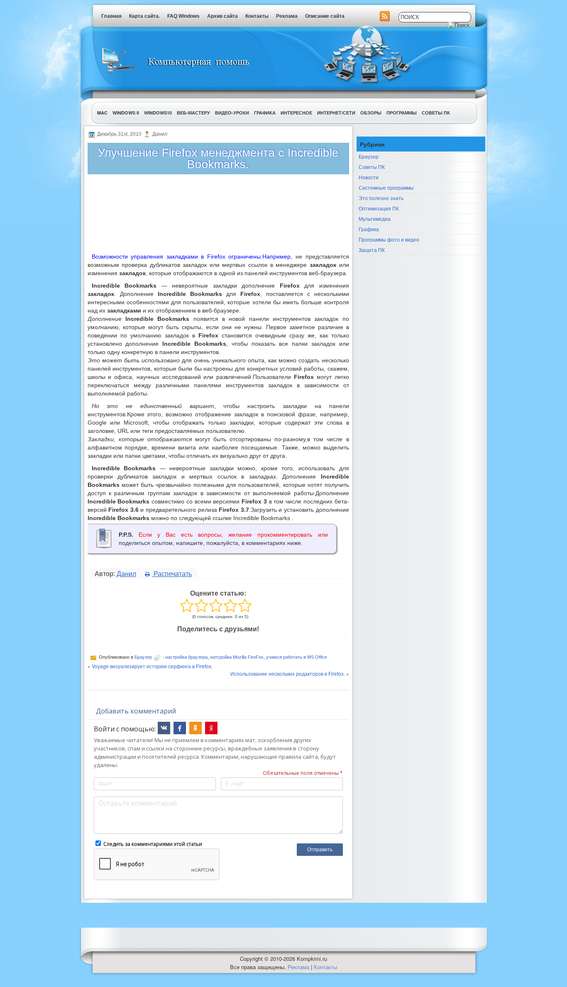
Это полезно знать (381, 197)
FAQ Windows (183, 16)
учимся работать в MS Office (296, 657)
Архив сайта (222, 16)
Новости (369, 177)
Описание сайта (325, 16)
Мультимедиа (375, 218)
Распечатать (172, 573)
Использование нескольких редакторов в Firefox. (287, 673)
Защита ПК (372, 249)
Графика (265, 113)
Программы (401, 113)
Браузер (143, 657)
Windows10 (158, 113)
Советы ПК (436, 113)
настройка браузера (186, 657)
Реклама (287, 16)
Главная (111, 16)
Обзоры (370, 113)
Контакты (257, 16)
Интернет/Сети (336, 113)
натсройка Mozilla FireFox (237, 657)
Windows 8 (125, 113)
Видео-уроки (232, 113)
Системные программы (386, 187)
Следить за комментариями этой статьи (152, 844)
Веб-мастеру (193, 113)
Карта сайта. (144, 16)
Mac (102, 113)
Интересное (296, 113)
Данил (126, 573)
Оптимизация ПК (379, 208)
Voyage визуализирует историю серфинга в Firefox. (152, 665)
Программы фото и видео (389, 239)
